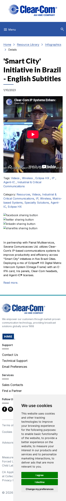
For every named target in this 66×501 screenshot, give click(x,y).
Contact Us (10, 355)
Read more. (10, 282)
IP (53, 178)
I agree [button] (39, 475)
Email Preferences (14, 366)
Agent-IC (9, 182)
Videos (15, 178)
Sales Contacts (12, 385)
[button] (62, 29)
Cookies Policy (11, 432)
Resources (23, 194)
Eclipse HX (42, 178)
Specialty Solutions (36, 202)
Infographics (53, 44)
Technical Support (14, 360)
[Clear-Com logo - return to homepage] (33, 10)
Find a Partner (12, 391)
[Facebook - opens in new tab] (4, 409)
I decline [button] (40, 482)
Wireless (28, 178)
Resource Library (28, 44)
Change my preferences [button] (39, 489)
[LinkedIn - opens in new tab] (10, 409)
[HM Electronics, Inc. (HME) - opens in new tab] (9, 336)
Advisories (8, 442)
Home (7, 44)
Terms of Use (11, 425)
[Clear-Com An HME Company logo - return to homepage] (23, 308)
